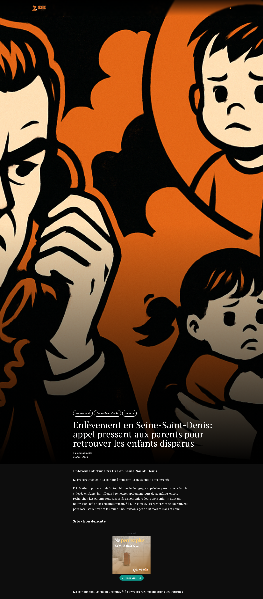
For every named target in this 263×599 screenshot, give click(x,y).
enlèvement (83, 413)
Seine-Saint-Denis (107, 413)
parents (129, 413)
